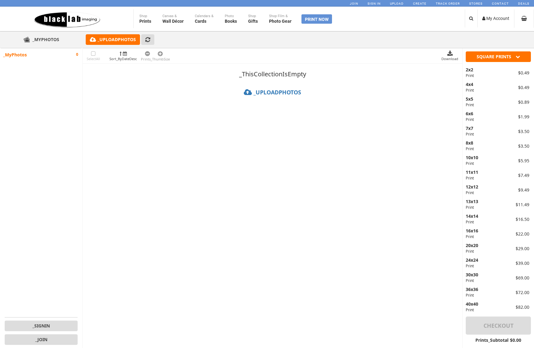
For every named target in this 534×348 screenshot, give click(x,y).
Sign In (374, 3)
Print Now (317, 19)
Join (354, 3)
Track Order (448, 3)
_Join (41, 339)
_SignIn (41, 326)
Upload (397, 3)
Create (419, 3)
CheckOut (498, 325)
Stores (476, 3)
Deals (523, 3)
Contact (500, 3)
